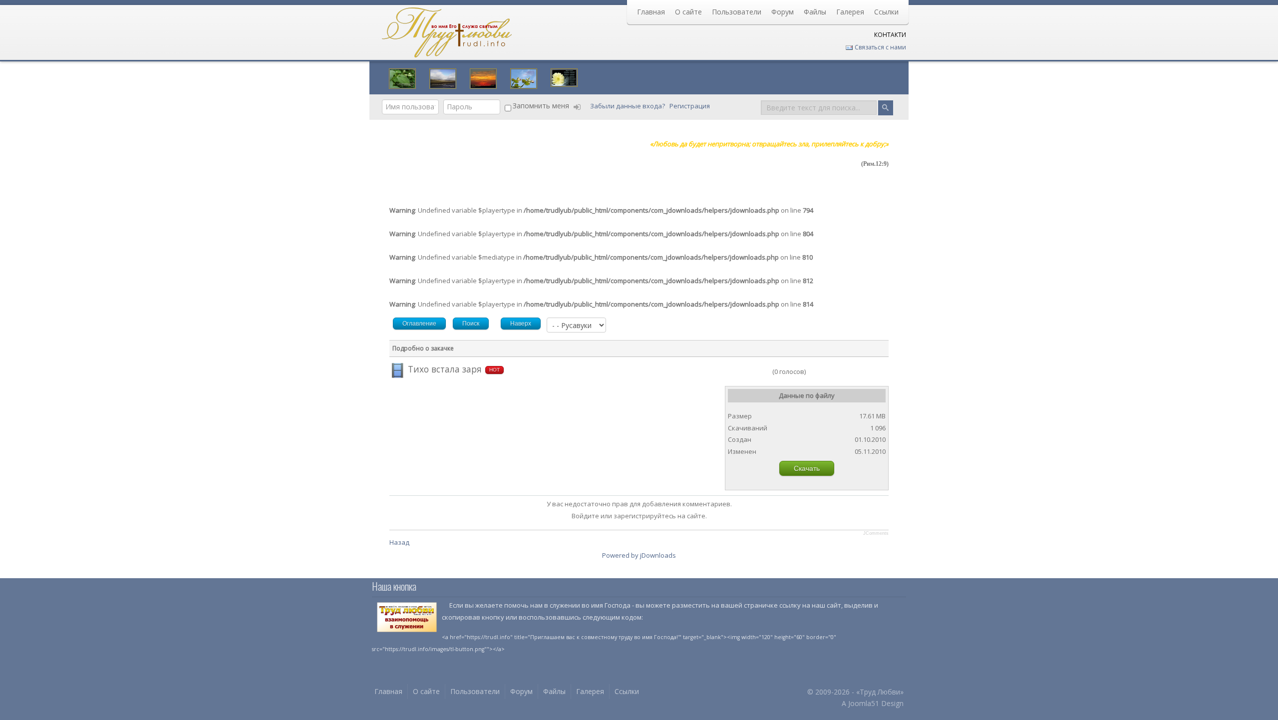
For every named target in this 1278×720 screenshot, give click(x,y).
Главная (651, 11)
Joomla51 (863, 703)
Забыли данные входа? (628, 105)
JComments (876, 533)
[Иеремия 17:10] (402, 77)
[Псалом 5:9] (442, 77)
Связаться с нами (879, 47)
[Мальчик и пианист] (564, 76)
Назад (399, 542)
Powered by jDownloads (639, 555)
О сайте (688, 11)
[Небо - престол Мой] (483, 77)
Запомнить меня (541, 105)
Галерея (850, 11)
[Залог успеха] (523, 77)
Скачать (807, 468)
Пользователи (736, 11)
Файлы (815, 11)
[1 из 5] (738, 371)
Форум (782, 11)
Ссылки (886, 11)
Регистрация (690, 105)
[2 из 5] (742, 371)
